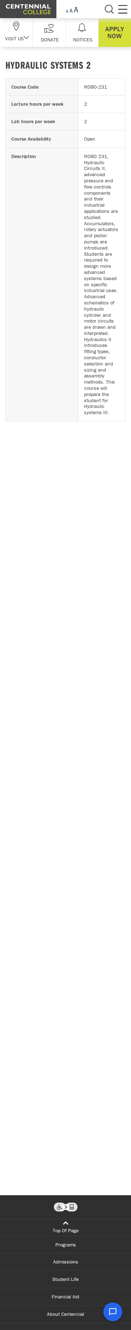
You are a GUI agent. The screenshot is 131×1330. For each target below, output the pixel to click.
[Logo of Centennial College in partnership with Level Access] (66, 1207)
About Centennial (65, 1314)
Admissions (65, 1261)
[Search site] (109, 9)
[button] (49, 33)
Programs (65, 1244)
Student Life (65, 1279)
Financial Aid (65, 1296)
